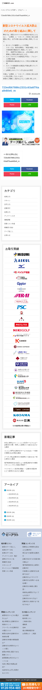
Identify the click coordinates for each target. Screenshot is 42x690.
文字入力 (7, 204)
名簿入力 (7, 212)
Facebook (29, 100)
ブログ (20, 10)
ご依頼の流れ (27, 621)
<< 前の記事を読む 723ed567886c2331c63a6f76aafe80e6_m (12, 157)
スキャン (7, 200)
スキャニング (6, 565)
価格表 (25, 624)
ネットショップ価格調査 (10, 568)
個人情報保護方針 (29, 630)
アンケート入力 (9, 216)
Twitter (12, 100)
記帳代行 (7, 208)
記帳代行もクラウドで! (30, 577)
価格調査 (7, 220)
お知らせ (7, 235)
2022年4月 (12, 502)
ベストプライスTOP (8, 10)
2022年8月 (12, 498)
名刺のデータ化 (7, 550)
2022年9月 (12, 494)
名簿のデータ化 (7, 553)
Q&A (24, 627)
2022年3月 (12, 506)
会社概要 (26, 615)
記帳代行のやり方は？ (30, 598)
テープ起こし (8, 231)
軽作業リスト (27, 618)
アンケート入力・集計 (9, 556)
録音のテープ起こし (9, 547)
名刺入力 (7, 196)
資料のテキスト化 (8, 559)
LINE (29, 105)
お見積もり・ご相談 (29, 633)
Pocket (12, 105)
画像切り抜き (8, 227)
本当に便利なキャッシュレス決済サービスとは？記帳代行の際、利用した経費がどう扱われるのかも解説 (20, 445)
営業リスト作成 (9, 224)
